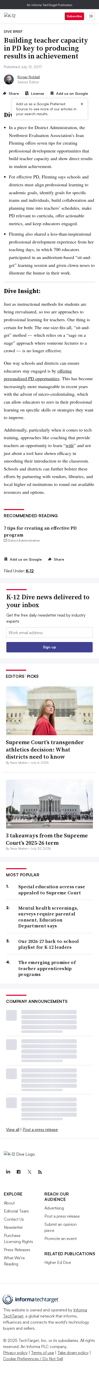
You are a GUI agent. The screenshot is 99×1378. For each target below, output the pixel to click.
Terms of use (42, 1352)
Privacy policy (15, 1352)
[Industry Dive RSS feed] (40, 1172)
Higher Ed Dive (57, 1262)
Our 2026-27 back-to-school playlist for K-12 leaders (48, 944)
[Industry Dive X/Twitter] (29, 1172)
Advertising (54, 1208)
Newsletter (13, 1227)
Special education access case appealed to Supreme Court (51, 890)
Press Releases (17, 1249)
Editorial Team (16, 1211)
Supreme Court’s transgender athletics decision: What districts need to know (45, 749)
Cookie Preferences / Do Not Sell (33, 1358)
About (9, 1202)
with (69, 445)
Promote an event (60, 1238)
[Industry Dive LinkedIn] (8, 1172)
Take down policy (73, 1352)
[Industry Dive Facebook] (18, 1172)
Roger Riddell (29, 77)
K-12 (30, 570)
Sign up (49, 647)
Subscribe (74, 16)
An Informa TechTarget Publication (49, 5)
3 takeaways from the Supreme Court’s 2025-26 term (47, 839)
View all (12, 1129)
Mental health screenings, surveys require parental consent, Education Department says (48, 917)
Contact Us (14, 1219)
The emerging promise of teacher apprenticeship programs (47, 968)
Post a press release (40, 1129)
